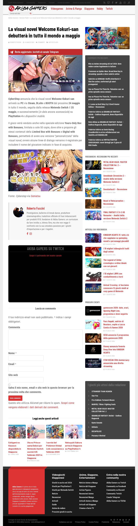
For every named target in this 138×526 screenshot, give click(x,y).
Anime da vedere (64, 3)
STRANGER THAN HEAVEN (102, 391)
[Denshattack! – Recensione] (93, 196)
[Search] (30, 13)
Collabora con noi (65, 522)
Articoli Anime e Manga (88, 501)
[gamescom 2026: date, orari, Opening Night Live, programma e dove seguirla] (93, 314)
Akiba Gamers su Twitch (116, 483)
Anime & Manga (74, 8)
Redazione (42, 3)
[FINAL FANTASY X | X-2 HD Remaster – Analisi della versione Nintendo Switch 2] (93, 219)
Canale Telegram (113, 497)
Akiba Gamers (13, 18)
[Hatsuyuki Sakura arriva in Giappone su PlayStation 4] (73, 437)
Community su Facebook (116, 486)
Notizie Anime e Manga (88, 483)
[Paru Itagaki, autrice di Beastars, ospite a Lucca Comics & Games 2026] (93, 328)
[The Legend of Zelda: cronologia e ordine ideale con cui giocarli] (93, 266)
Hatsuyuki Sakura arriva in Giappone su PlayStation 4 (73, 445)
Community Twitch (114, 493)
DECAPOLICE (96, 431)
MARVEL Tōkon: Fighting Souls (104, 404)
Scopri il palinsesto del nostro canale (45, 255)
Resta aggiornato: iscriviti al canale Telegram (37, 51)
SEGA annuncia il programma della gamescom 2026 (116, 336)
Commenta (14, 327)
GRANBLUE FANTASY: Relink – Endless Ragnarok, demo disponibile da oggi (105, 114)
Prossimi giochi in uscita (62, 512)
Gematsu (35, 196)
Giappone (89, 8)
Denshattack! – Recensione (115, 189)
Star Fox (95, 396)
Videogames (57, 8)
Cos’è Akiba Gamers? (15, 3)
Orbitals (95, 427)
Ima (89, 89)
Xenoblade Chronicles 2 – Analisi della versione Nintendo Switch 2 (114, 178)
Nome (11, 353)
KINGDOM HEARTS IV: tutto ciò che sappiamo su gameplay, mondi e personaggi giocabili (116, 237)
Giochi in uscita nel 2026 (82, 3)
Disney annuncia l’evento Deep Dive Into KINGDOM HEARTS (114, 349)
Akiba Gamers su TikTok (116, 501)
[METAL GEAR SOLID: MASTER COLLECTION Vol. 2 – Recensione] (93, 169)
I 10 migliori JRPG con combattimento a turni (113, 275)
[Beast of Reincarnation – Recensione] (93, 207)
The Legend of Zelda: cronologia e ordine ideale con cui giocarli (115, 263)
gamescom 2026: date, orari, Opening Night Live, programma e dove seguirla (116, 310)
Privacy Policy (80, 522)
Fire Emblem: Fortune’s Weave (103, 400)
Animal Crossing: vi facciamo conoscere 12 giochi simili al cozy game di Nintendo (116, 288)
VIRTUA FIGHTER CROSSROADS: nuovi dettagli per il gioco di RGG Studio (105, 142)
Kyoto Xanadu (97, 423)
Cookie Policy (94, 522)
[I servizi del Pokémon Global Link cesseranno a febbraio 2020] (55, 437)
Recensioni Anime (86, 493)
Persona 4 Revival (98, 436)
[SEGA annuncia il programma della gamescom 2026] (93, 341)
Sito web (13, 375)
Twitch (109, 8)
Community (30, 3)
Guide (54, 504)
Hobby (100, 8)
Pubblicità (105, 522)
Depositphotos (32, 520)
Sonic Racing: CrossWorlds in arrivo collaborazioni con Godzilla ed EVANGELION (104, 132)
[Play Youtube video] (45, 170)
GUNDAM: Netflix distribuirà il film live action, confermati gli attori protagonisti (104, 81)
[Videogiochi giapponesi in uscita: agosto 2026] (107, 48)
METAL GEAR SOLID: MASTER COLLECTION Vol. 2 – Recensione (115, 165)
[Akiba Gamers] (28, 11)
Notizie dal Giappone (87, 486)
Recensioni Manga (86, 497)
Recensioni (56, 497)
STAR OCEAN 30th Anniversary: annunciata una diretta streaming (116, 363)
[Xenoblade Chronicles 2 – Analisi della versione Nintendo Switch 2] (93, 182)
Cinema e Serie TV (86, 508)
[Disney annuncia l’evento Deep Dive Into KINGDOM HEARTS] (93, 353)
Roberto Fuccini (15, 42)
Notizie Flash (24, 18)
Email (11, 364)
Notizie (55, 493)
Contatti (52, 3)
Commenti (41, 42)
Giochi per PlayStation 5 (61, 486)
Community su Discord (115, 490)
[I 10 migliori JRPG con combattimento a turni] (93, 280)
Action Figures (85, 490)
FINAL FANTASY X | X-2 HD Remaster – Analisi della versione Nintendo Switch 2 (115, 215)
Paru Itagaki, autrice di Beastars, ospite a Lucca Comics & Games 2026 (114, 324)
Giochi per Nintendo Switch (63, 490)
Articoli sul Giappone (87, 504)
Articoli (55, 501)
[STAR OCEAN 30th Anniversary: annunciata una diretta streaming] (93, 367)
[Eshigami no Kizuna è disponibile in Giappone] (17, 437)
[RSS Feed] (104, 2)
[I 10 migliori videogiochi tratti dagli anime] (93, 255)
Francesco (92, 71)
